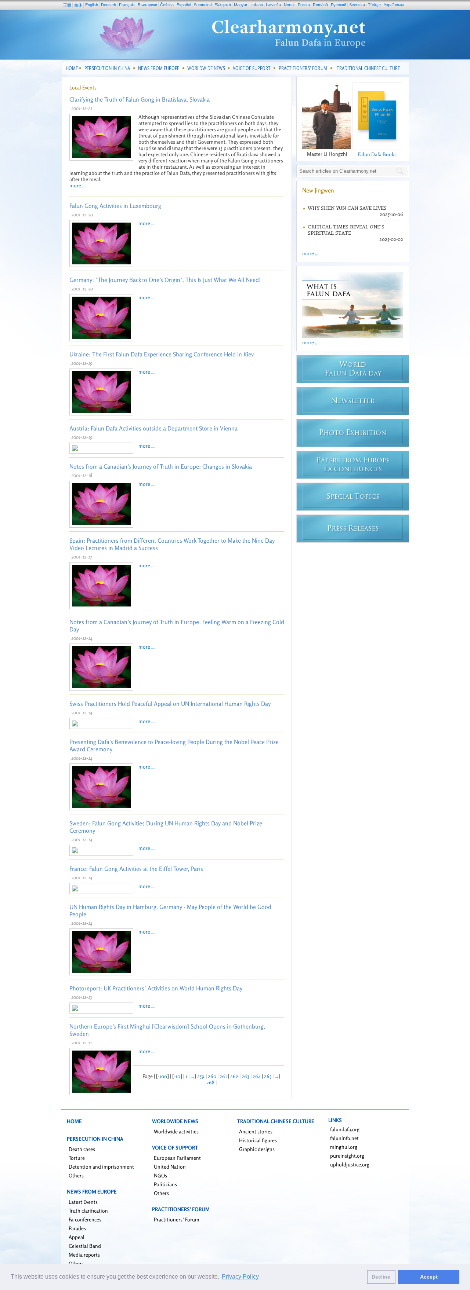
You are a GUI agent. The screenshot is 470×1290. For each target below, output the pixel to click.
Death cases (82, 1149)
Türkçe (374, 5)
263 (245, 1076)
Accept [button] (429, 1277)
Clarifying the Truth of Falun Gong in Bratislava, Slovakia (139, 99)
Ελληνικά (222, 5)
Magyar (240, 5)
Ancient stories (255, 1131)
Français (127, 5)
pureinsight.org (347, 1155)
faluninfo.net (344, 1138)
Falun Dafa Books (377, 154)
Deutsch (108, 5)
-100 (162, 1076)
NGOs (160, 1175)
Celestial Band (85, 1246)
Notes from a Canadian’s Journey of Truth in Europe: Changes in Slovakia (160, 466)
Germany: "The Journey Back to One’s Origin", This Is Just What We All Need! (165, 279)
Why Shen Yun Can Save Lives (347, 208)
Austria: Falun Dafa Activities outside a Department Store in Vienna (153, 428)
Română (320, 5)
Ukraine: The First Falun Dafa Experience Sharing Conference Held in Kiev (161, 354)
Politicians (165, 1184)
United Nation (170, 1166)
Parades (77, 1228)
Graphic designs (257, 1149)
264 (257, 1076)
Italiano (256, 5)
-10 (177, 1076)
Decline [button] (381, 1277)
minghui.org (343, 1147)
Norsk (289, 5)
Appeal (76, 1237)
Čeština (167, 5)
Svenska (357, 5)
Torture (77, 1158)
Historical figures (258, 1140)
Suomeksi (203, 5)
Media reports (84, 1254)
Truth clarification (88, 1210)
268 (210, 1082)
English (91, 5)
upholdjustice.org (349, 1164)
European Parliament (177, 1158)
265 (267, 1076)
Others (76, 1175)
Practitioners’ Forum (176, 1219)
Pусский (338, 5)
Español (184, 5)
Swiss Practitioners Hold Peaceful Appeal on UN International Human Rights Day (170, 703)
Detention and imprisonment (101, 1166)
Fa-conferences (85, 1219)
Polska (304, 5)
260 (212, 1076)
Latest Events (83, 1202)
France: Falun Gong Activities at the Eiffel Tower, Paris (136, 868)
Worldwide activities (176, 1131)
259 (201, 1076)
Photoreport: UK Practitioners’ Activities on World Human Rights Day (155, 988)
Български (147, 5)
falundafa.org (344, 1129)
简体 (78, 5)
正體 (67, 5)
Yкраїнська (394, 5)
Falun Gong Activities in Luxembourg (115, 205)
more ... (77, 185)
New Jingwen (318, 190)
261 (223, 1076)
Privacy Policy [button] (240, 1276)
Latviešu (273, 5)
